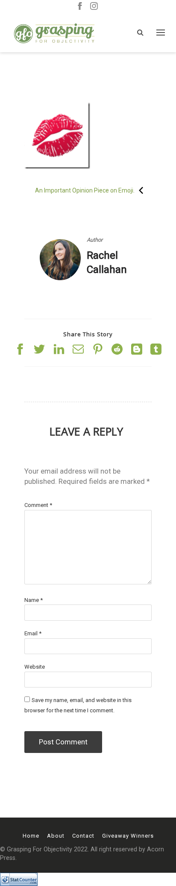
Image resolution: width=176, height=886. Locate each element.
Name (33, 600)
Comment (38, 505)
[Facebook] (80, 6)
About (56, 836)
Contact (83, 836)
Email (32, 633)
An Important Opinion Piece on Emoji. (85, 190)
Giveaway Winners (128, 836)
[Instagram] (94, 6)
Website (34, 667)
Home (31, 836)
